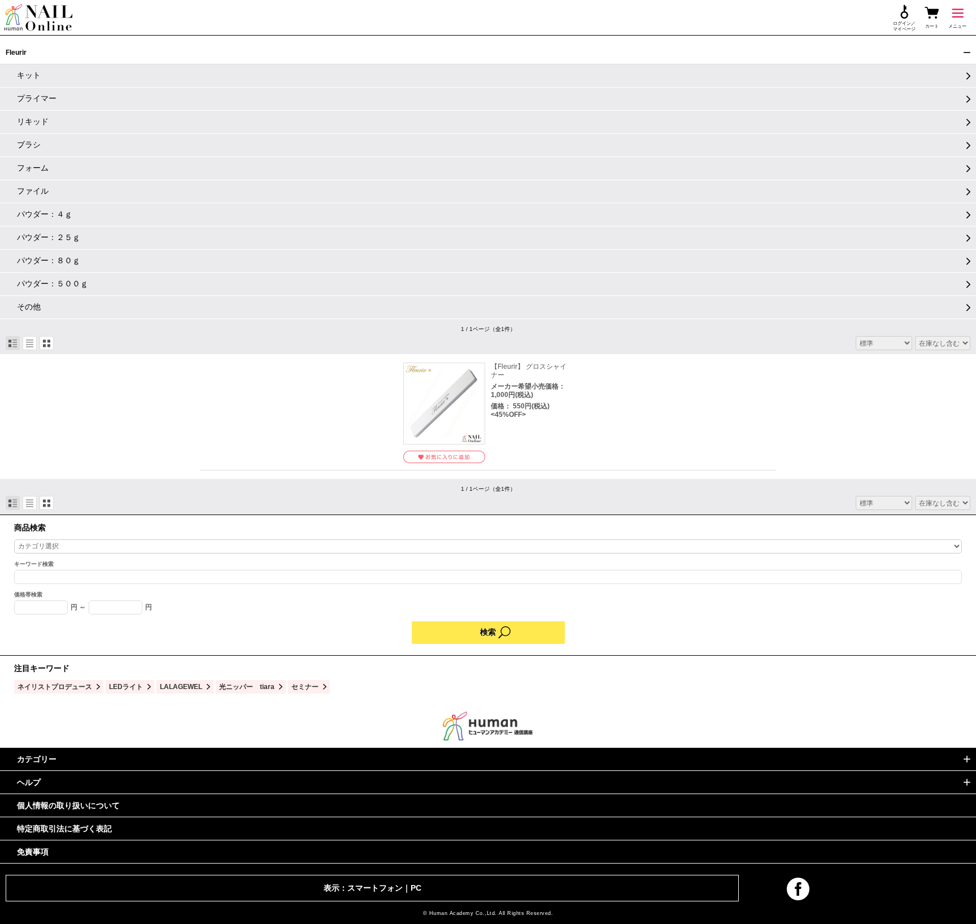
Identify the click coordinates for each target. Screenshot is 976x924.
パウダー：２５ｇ (48, 237)
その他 (29, 306)
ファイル (33, 190)
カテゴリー (36, 759)
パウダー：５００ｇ (52, 283)
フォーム (33, 167)
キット (29, 75)
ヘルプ (29, 782)
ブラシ (29, 144)
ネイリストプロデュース (55, 686)
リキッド (33, 121)
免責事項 (33, 851)
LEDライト (126, 686)
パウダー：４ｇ (44, 214)
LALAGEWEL (181, 686)
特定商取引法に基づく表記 (64, 828)
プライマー (36, 98)
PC (416, 887)
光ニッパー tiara (246, 686)
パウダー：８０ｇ (48, 260)
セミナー (305, 686)
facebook (798, 889)
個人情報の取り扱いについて (68, 805)
